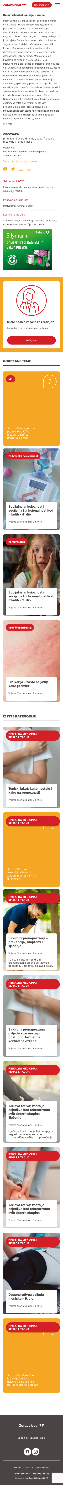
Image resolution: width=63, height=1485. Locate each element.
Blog (42, 1437)
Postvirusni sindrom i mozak (18, 205)
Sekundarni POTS (13, 181)
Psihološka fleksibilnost (23, 456)
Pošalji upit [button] (31, 340)
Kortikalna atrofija (14, 214)
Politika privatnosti (22, 1474)
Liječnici (23, 1437)
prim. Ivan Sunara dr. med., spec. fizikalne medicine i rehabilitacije (28, 140)
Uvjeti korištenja (42, 1467)
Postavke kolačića (40, 1474)
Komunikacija (16, 542)
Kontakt (17, 1467)
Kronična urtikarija (20, 627)
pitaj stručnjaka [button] (41, 5)
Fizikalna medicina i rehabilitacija (22, 735)
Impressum (28, 1467)
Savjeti (34, 1437)
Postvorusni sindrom (15, 200)
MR (10, 379)
